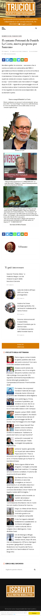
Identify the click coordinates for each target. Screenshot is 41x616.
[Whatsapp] (14, 59)
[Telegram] (18, 59)
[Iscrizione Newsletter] (20, 591)
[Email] (22, 59)
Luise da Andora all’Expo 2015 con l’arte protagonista (26, 292)
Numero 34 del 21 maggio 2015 (12, 36)
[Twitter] (7, 59)
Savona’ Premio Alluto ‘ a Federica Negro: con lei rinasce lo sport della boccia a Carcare (16, 277)
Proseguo (34, 613)
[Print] (26, 59)
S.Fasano (34, 51)
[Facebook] (3, 59)
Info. (15, 614)
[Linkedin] (11, 59)
